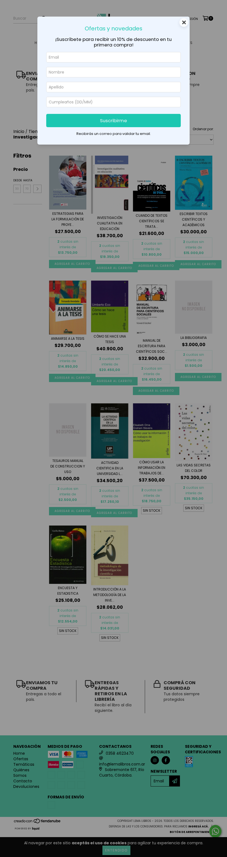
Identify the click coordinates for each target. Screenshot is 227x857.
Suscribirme (113, 120)
